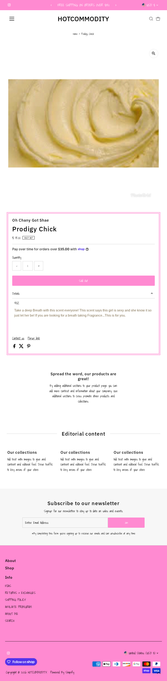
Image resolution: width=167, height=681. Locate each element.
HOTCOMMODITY (83, 18)
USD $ (151, 5)
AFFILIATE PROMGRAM (18, 606)
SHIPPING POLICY (15, 599)
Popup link (34, 338)
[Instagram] (9, 5)
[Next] (115, 5)
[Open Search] (151, 19)
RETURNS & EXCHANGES (20, 592)
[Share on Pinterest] (28, 347)
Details (16, 293)
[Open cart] (158, 19)
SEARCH (9, 620)
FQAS (8, 585)
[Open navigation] (25, 19)
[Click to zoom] (153, 53)
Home (75, 34)
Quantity (16, 257)
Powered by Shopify (62, 672)
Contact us (18, 338)
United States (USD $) (142, 653)
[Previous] (51, 5)
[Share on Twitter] (22, 347)
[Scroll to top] (159, 673)
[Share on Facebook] (15, 347)
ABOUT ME (11, 613)
